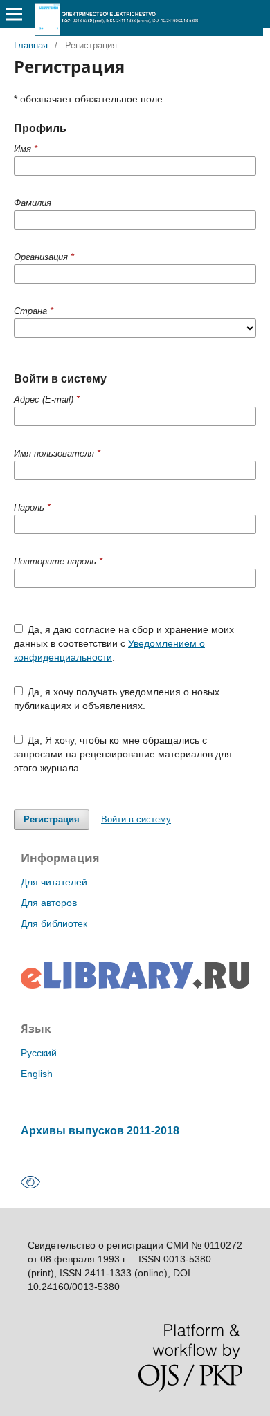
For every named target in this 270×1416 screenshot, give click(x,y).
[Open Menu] (14, 14)
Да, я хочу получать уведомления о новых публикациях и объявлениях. (117, 698)
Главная (31, 45)
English (37, 1073)
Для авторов (49, 902)
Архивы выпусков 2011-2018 (100, 1130)
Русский (39, 1052)
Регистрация (52, 819)
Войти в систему (136, 819)
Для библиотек (54, 923)
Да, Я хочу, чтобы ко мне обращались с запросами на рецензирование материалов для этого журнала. (123, 754)
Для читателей (54, 882)
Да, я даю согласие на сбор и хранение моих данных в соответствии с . (124, 643)
